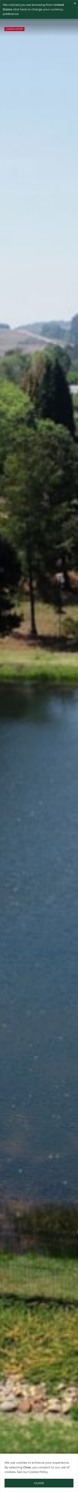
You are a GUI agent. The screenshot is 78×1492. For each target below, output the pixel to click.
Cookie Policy (38, 1472)
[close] (75, 4)
